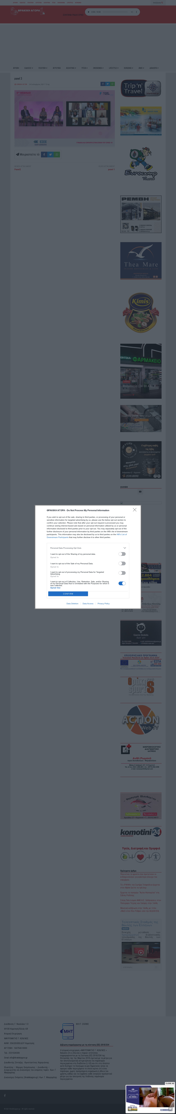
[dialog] (88, 557)
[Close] (135, 510)
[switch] (122, 554)
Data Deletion (72, 603)
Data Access (88, 603)
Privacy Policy (104, 603)
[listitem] (88, 547)
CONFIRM (68, 594)
